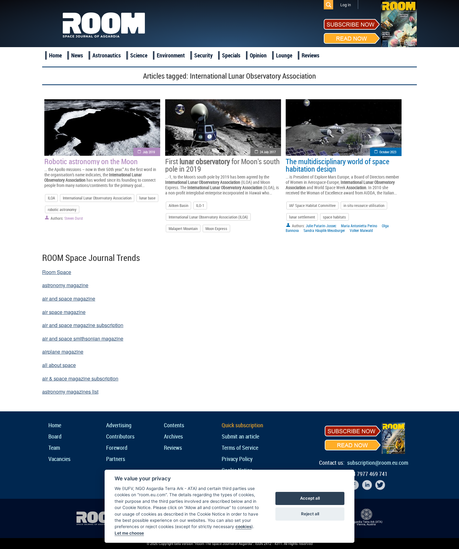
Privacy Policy (237, 458)
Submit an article (240, 436)
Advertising (118, 425)
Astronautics (106, 55)
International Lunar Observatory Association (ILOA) (208, 217)
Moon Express (216, 228)
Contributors (120, 436)
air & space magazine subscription (80, 378)
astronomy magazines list (70, 391)
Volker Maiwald (361, 230)
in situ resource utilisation (363, 205)
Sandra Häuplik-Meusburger (324, 230)
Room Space (56, 272)
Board (55, 436)
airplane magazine (62, 351)
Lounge (284, 55)
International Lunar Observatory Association (97, 198)
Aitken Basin (178, 205)
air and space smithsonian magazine (82, 338)
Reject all (310, 513)
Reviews (310, 55)
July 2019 (149, 152)
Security (203, 55)
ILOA (51, 198)
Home (55, 55)
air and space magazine (68, 298)
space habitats (334, 217)
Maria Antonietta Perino (359, 225)
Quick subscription (242, 425)
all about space (59, 365)
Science (138, 55)
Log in (345, 4)
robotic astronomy (62, 209)
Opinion (258, 55)
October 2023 (387, 152)
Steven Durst (73, 218)
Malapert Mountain (183, 228)
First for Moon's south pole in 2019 (222, 165)
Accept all (310, 498)
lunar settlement (302, 217)
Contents (174, 425)
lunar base (147, 198)
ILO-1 (200, 205)
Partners (115, 458)
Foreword (116, 447)
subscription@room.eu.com (377, 462)
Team (54, 447)
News (77, 55)
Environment (171, 55)
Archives (173, 436)
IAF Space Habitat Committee (312, 205)
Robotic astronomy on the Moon (91, 161)
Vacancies (59, 458)
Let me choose (129, 533)
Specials (231, 55)
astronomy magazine (65, 285)
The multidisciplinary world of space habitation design (337, 165)
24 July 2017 (268, 152)
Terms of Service (240, 447)
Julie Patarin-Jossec (321, 225)
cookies (243, 526)
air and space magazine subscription (82, 325)
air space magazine (64, 312)
